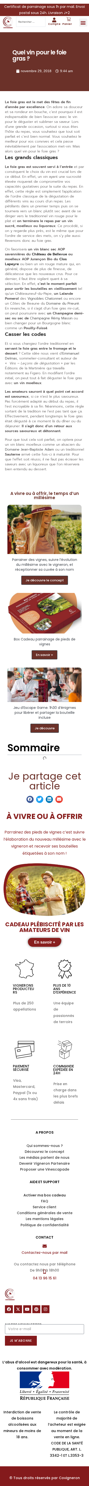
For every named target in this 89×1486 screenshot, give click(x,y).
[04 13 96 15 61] (45, 1272)
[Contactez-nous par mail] (45, 1246)
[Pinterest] (36, 1309)
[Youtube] (27, 1309)
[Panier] (69, 19)
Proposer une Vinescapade (44, 1169)
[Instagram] (45, 1309)
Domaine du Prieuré (62, 303)
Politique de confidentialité (45, 1225)
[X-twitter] (18, 1309)
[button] (83, 22)
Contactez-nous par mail (44, 1252)
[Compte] (54, 19)
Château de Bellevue (49, 254)
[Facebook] (9, 1309)
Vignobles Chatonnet (44, 298)
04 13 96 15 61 (44, 1278)
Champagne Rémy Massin (51, 318)
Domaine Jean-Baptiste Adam (29, 449)
